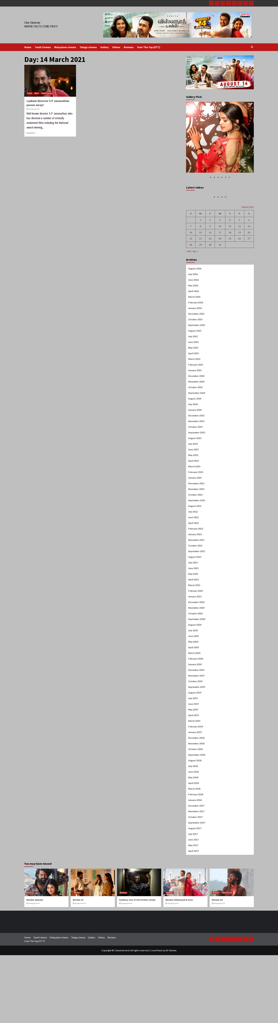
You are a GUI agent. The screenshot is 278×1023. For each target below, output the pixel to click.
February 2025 (195, 398)
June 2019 (193, 737)
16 (210, 266)
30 (210, 278)
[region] (220, 142)
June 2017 (193, 873)
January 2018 (195, 833)
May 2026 (193, 319)
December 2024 (196, 409)
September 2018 (196, 788)
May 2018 (193, 811)
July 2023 (193, 477)
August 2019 (194, 726)
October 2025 (195, 353)
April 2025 (193, 387)
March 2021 (194, 619)
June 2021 (193, 602)
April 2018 (193, 817)
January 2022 (195, 568)
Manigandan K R (34, 109)
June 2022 (193, 551)
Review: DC (217, 933)
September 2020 (196, 653)
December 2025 (196, 347)
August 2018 (194, 794)
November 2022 (196, 523)
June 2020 (193, 670)
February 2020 (195, 692)
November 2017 (196, 845)
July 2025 (193, 370)
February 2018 (195, 828)
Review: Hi (78, 933)
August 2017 (194, 862)
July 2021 (193, 596)
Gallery (104, 47)
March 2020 (194, 686)
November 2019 (196, 709)
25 (230, 272)
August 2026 (194, 302)
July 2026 (193, 308)
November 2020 (196, 641)
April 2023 (193, 494)
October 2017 (195, 850)
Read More (30, 133)
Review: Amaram (34, 933)
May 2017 (193, 879)
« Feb (188, 284)
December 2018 (196, 771)
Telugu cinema (88, 47)
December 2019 (196, 703)
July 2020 (193, 664)
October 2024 (195, 421)
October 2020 (195, 647)
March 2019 (194, 754)
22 (200, 272)
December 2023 (196, 449)
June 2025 (193, 375)
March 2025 (194, 392)
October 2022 (195, 528)
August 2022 (194, 539)
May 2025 (193, 381)
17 (220, 266)
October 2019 (195, 715)
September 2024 (196, 426)
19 (239, 266)
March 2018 (194, 822)
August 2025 (194, 364)
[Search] (252, 47)
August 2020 (194, 658)
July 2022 (193, 545)
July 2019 (193, 732)
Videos (116, 47)
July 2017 (193, 867)
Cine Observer (32, 23)
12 (239, 260)
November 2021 (196, 573)
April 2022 (193, 556)
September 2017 (196, 856)
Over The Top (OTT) (148, 47)
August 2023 (194, 472)
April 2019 (193, 749)
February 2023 (195, 506)
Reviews (128, 47)
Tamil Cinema (43, 47)
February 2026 (195, 336)
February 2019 (195, 760)
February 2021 (195, 624)
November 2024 (196, 415)
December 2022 (196, 517)
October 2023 (195, 460)
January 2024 (195, 443)
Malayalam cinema (65, 47)
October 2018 (195, 783)
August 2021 (194, 590)
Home (27, 47)
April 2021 (193, 613)
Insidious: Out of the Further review (137, 933)
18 (230, 266)
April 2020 (193, 681)
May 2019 (193, 743)
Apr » (195, 284)
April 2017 (193, 884)
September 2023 (196, 466)
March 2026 (194, 330)
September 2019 (196, 720)
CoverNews (156, 984)
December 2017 (196, 839)
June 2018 (193, 805)
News (36, 93)
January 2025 (195, 404)
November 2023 (196, 455)
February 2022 (195, 562)
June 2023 (193, 483)
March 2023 (194, 500)
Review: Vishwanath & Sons (179, 933)
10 (220, 260)
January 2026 (195, 342)
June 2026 (193, 313)
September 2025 (196, 359)
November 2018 (196, 777)
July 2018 (193, 800)
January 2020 (195, 698)
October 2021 (195, 579)
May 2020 (193, 675)
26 (239, 272)
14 (191, 266)
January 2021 (195, 630)
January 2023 (195, 511)
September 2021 (196, 585)
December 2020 (196, 636)
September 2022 (196, 534)
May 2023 (193, 489)
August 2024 (194, 432)
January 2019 (195, 766)
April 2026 (193, 325)
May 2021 (193, 607)
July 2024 (193, 438)
